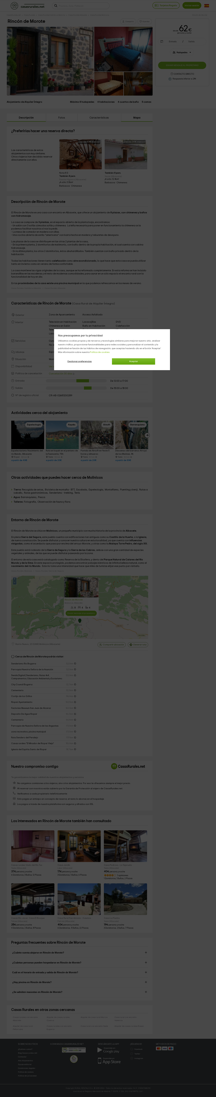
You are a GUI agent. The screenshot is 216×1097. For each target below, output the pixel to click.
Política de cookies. (100, 352)
